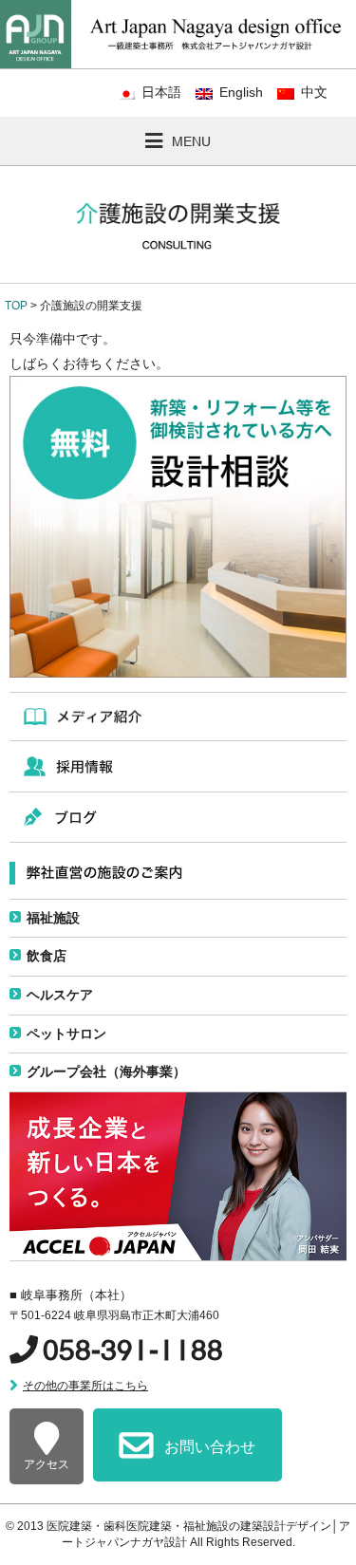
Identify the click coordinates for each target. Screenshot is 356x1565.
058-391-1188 (133, 1350)
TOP (16, 305)
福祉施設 (53, 917)
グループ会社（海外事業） (106, 1071)
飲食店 (46, 955)
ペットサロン (66, 1033)
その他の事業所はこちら (85, 1385)
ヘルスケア (60, 994)
